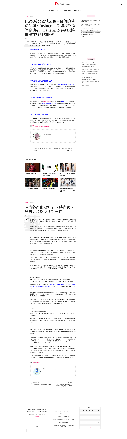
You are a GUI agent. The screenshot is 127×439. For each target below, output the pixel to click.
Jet (26, 215)
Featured (59, 10)
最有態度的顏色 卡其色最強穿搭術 (89, 79)
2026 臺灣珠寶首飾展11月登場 (87, 28)
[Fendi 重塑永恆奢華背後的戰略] (32, 182)
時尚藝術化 (37, 362)
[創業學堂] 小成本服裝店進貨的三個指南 (90, 69)
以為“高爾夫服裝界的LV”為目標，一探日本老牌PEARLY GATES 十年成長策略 (67, 190)
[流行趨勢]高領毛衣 (86, 85)
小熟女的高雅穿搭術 (61, 416)
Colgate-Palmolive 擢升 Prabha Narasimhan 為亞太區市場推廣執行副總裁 (90, 33)
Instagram (44, 126)
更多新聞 (82, 36)
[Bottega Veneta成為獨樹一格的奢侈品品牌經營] (68, 167)
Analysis (44, 10)
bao (26, 38)
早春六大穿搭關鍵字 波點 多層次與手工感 (61, 419)
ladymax (33, 125)
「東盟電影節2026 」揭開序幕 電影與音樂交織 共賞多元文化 (90, 21)
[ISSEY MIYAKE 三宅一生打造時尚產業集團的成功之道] (50, 167)
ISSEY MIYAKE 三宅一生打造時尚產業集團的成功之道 (49, 174)
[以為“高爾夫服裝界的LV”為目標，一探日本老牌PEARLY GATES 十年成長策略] (68, 182)
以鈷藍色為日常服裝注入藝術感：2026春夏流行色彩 (64, 425)
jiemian (33, 361)
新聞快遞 (26, 16)
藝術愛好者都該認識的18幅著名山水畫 (90, 71)
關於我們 (37, 416)
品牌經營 (48, 126)
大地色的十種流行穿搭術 (87, 77)
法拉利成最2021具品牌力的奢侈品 (49, 188)
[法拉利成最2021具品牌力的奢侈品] (50, 182)
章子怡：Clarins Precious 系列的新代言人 (90, 30)
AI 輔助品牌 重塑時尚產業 (30, 173)
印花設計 (34, 362)
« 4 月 (89, 428)
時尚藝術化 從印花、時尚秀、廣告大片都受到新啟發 (49, 209)
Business (51, 10)
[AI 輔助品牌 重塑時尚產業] (32, 167)
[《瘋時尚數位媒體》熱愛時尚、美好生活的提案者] (63, 4)
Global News (67, 10)
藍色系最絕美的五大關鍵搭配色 (88, 66)
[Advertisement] (91, 47)
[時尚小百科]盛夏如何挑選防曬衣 (89, 64)
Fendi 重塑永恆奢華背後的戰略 (31, 188)
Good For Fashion (78, 10)
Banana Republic (47, 101)
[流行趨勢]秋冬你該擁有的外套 (88, 62)
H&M (42, 86)
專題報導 (26, 202)
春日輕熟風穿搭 (61, 422)
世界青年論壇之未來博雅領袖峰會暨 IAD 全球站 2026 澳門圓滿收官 (90, 24)
